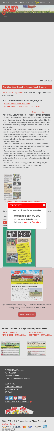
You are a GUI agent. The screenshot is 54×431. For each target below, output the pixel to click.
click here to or (26, 222)
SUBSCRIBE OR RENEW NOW (27, 216)
